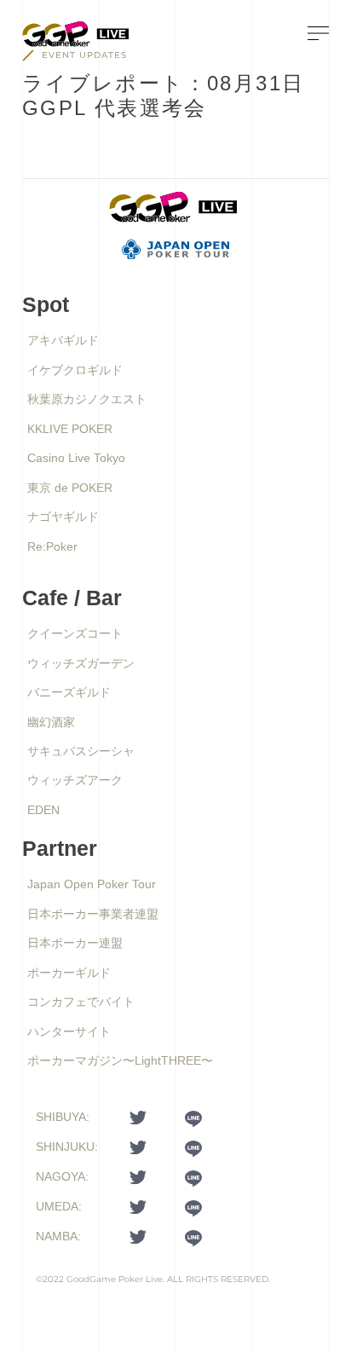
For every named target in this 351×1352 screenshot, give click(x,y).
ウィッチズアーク (75, 780)
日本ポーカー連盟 (75, 943)
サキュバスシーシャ (81, 751)
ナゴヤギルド (63, 516)
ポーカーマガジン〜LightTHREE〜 (120, 1060)
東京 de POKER (69, 487)
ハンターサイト (69, 1031)
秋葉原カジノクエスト (87, 399)
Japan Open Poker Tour (91, 884)
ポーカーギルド (69, 972)
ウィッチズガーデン (81, 663)
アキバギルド (63, 340)
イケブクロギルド (75, 370)
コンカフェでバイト (81, 1001)
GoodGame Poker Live (114, 1279)
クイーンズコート (75, 633)
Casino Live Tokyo (76, 458)
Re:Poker (52, 546)
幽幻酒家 (51, 722)
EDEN (43, 810)
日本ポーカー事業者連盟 (92, 914)
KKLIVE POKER (69, 429)
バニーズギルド (69, 692)
